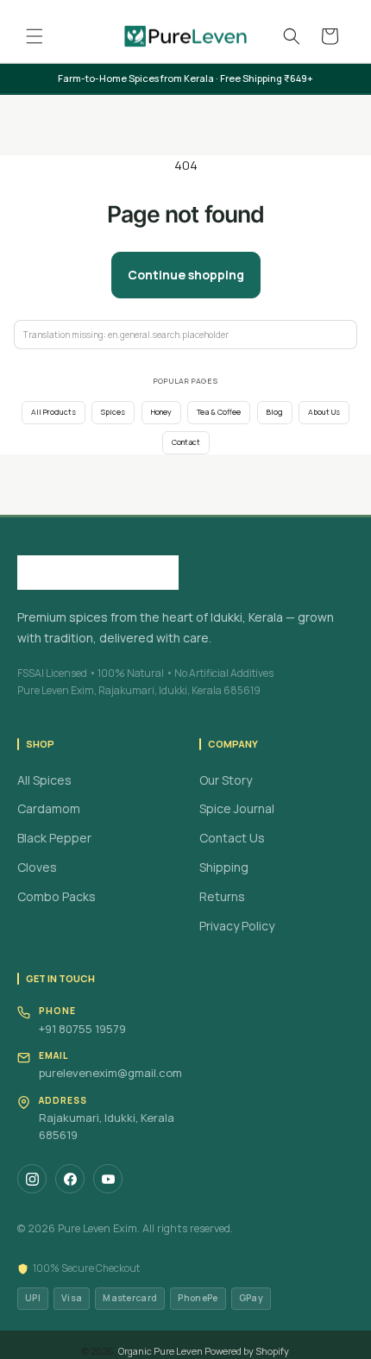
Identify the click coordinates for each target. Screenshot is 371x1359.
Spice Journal (236, 808)
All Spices (44, 780)
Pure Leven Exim (97, 1228)
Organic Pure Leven (160, 1350)
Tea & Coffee (219, 412)
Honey (161, 412)
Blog (275, 412)
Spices (113, 412)
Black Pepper (54, 838)
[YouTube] (108, 1178)
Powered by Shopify (246, 1350)
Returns (222, 896)
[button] (34, 36)
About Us (324, 412)
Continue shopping (186, 274)
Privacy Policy (236, 925)
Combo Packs (56, 896)
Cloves (37, 867)
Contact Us (232, 838)
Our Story (225, 780)
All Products (53, 412)
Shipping (223, 867)
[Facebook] (70, 1178)
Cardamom (48, 808)
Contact (186, 442)
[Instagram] (32, 1178)
